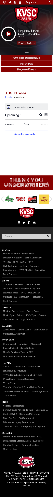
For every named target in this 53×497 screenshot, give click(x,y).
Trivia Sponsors (40, 391)
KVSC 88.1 (26, 14)
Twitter (9, 2)
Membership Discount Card (17, 440)
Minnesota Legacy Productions (18, 422)
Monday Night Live (12, 257)
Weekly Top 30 (10, 261)
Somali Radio (27, 348)
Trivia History (10, 383)
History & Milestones (29, 414)
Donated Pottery (11, 445)
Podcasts (8, 340)
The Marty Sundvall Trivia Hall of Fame (23, 387)
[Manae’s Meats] (21, 199)
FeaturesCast (38, 296)
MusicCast (40, 270)
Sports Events (34, 311)
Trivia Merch (9, 395)
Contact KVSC (10, 414)
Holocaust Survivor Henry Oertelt (20, 356)
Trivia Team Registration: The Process (22, 374)
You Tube (20, 2)
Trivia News (34, 366)
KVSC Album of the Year (15, 266)
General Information (13, 405)
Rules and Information (14, 370)
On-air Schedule (26, 58)
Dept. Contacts (10, 274)
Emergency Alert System (33, 426)
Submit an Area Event (14, 333)
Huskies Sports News (13, 311)
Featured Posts (32, 284)
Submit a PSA (10, 296)
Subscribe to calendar (25, 134)
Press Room (9, 379)
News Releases (10, 292)
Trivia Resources (26, 379)
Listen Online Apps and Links (18, 409)
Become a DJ (42, 409)
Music (6, 249)
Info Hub (26, 64)
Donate (7, 432)
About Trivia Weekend (14, 366)
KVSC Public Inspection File (23, 482)
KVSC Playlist (26, 270)
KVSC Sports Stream (36, 315)
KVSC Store (39, 440)
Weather (7, 288)
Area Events (9, 329)
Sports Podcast (10, 319)
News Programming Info (27, 288)
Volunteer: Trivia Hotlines (16, 391)
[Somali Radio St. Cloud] (32, 199)
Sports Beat (26, 69)
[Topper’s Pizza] (44, 199)
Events (8, 97)
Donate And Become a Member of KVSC (22, 436)
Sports (6, 307)
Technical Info (10, 426)
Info (5, 401)
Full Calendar (41, 329)
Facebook (14, 2)
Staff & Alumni (26, 418)
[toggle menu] (27, 50)
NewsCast (24, 296)
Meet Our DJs (9, 418)
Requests (34, 266)
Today (26, 124)
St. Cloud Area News (13, 284)
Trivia (6, 362)
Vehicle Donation (30, 445)
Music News (28, 253)
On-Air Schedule (11, 253)
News (5, 280)
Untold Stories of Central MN (18, 352)
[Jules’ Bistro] (9, 199)
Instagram (4, 2)
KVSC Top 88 (26, 261)
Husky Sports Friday (13, 315)
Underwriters (10, 449)
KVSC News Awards (30, 292)
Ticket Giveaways (33, 257)
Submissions (9, 270)
